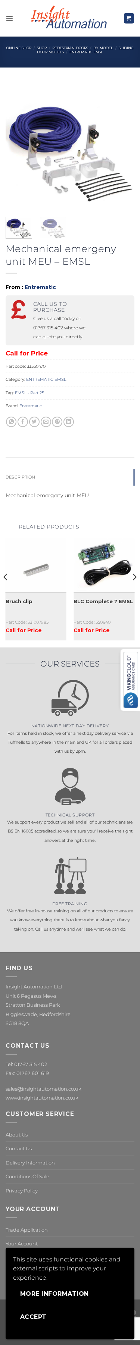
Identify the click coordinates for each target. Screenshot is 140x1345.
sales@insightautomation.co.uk (43, 1089)
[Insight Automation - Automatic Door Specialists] (68, 18)
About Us (17, 1135)
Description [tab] (20, 477)
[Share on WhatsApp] (11, 422)
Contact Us (19, 1148)
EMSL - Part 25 (29, 392)
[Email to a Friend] (46, 422)
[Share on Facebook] (23, 422)
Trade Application (27, 1230)
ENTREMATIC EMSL (86, 52)
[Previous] (17, 147)
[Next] (122, 147)
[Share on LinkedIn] (68, 422)
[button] (9, 18)
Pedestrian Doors (70, 48)
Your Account (22, 1244)
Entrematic (40, 287)
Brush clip (19, 601)
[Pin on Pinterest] (57, 422)
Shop (42, 48)
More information (54, 1293)
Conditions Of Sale (27, 1176)
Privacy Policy (22, 1191)
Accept (33, 1316)
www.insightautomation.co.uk (42, 1098)
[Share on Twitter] (34, 422)
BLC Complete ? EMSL (103, 601)
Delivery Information (30, 1163)
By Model (103, 48)
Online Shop (18, 48)
